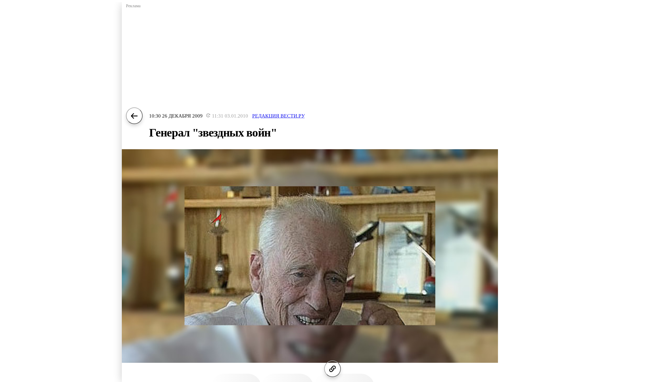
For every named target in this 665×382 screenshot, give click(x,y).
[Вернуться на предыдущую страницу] (134, 115)
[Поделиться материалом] (332, 368)
